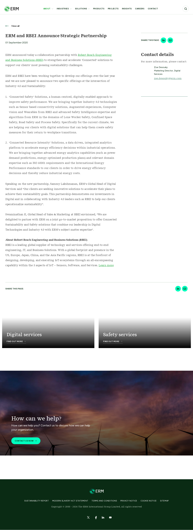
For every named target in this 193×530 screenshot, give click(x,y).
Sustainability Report (36, 501)
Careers (139, 9)
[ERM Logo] (11, 9)
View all (15, 26)
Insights (127, 9)
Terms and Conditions (104, 501)
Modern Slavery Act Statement (70, 501)
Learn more (106, 265)
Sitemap (164, 501)
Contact (153, 9)
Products (98, 9)
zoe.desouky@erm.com (168, 78)
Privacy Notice (128, 501)
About (46, 9)
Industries (63, 9)
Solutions (81, 9)
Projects (113, 9)
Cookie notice (149, 501)
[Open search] (186, 9)
